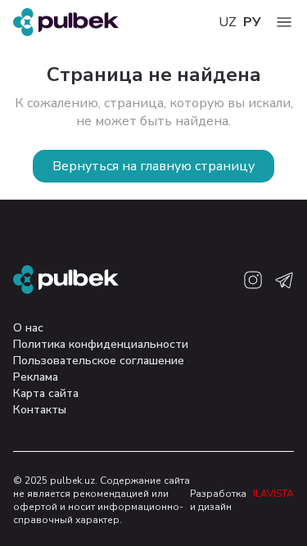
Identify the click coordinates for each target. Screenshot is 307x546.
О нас (28, 328)
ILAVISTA (273, 493)
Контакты (39, 409)
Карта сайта (46, 393)
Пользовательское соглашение (98, 360)
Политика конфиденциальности (100, 344)
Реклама (35, 377)
